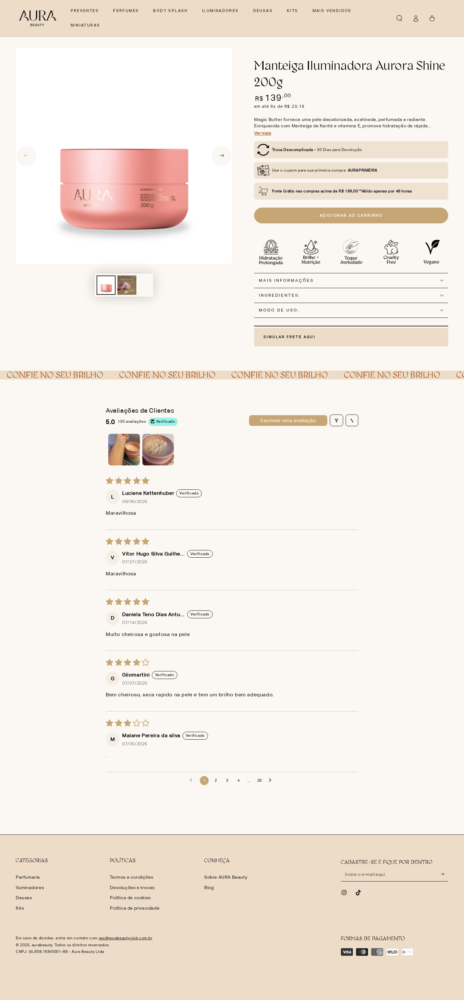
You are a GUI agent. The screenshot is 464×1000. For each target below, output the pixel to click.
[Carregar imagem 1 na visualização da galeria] (106, 285)
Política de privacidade (134, 908)
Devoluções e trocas (132, 887)
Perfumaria (28, 877)
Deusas (24, 897)
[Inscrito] (444, 874)
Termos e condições (131, 877)
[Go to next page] (272, 780)
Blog (209, 887)
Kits (20, 908)
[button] (399, 18)
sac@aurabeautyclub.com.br (125, 938)
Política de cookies (130, 897)
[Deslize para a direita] (221, 156)
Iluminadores (30, 887)
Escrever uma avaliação (288, 420)
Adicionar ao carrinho (351, 215)
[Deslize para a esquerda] (26, 156)
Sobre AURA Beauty (225, 877)
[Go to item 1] (124, 449)
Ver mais (262, 133)
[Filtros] (336, 420)
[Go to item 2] (158, 449)
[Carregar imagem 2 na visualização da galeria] (126, 285)
